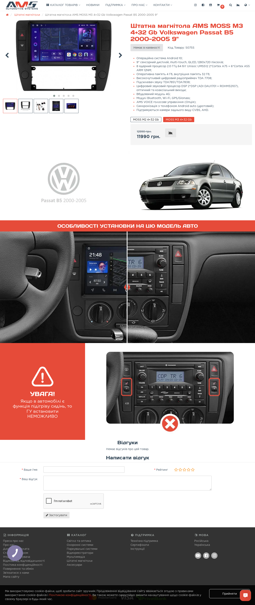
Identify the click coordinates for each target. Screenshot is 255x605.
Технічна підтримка (144, 540)
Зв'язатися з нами (16, 572)
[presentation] (7, 55)
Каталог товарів (63, 5)
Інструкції (137, 548)
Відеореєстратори (80, 552)
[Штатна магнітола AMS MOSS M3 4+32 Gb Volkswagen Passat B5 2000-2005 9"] (64, 55)
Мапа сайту (11, 576)
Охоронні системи (80, 544)
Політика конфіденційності (22, 564)
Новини (92, 5)
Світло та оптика (79, 540)
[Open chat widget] (245, 595)
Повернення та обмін (18, 568)
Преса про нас (13, 540)
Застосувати (57, 515)
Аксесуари (74, 564)
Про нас (138, 5)
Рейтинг (162, 469)
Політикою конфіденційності (70, 595)
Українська (202, 544)
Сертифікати (139, 544)
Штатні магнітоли (79, 560)
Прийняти (229, 593)
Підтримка (114, 5)
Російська (201, 540)
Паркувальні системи (82, 548)
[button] (220, 5)
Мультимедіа (76, 556)
